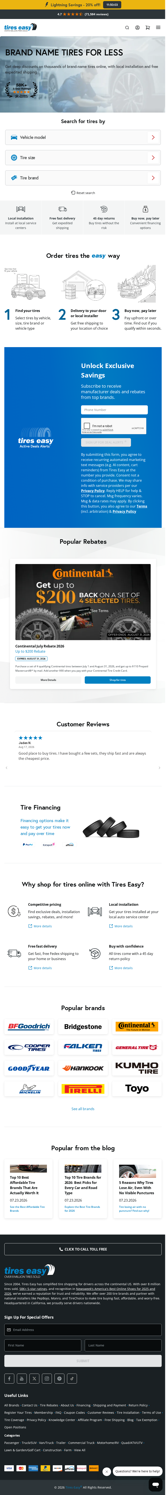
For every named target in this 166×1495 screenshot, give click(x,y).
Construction (52, 1461)
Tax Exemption (15, 1439)
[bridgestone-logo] (81, 1039)
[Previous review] (6, 775)
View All (79, 1461)
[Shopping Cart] (144, 27)
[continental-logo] (134, 1039)
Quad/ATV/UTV (131, 1454)
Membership (43, 1424)
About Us (67, 1417)
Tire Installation (128, 1424)
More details (43, 939)
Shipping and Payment (109, 1417)
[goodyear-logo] (29, 1080)
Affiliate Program (111, 1431)
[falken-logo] (81, 1059)
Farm (68, 1461)
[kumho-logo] (134, 1080)
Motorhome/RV (108, 1454)
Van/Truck (46, 1454)
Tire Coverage (36, 1431)
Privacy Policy (91, 495)
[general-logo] (134, 1059)
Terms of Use (13, 1431)
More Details (47, 687)
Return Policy (138, 1417)
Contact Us (29, 1417)
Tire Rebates (49, 1417)
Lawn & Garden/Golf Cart (22, 1461)
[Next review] (156, 775)
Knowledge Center (83, 1431)
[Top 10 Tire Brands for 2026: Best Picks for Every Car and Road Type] (81, 1180)
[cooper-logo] (29, 1059)
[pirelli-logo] (81, 1100)
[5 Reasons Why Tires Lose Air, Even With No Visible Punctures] (135, 1182)
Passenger (11, 1454)
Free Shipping (136, 1431)
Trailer (61, 1454)
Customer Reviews (101, 1424)
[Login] (134, 27)
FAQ (58, 1424)
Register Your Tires (18, 1424)
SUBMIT (81, 1372)
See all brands (81, 1120)
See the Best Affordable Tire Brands (27, 1220)
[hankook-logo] (81, 1080)
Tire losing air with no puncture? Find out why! (132, 1220)
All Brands (11, 1417)
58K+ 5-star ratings (44, 1300)
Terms (85, 516)
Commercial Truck (81, 1454)
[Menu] (155, 27)
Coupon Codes (74, 1424)
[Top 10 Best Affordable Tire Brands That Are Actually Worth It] (28, 1180)
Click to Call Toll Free (84, 1260)
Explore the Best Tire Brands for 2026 (81, 1220)
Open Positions (39, 1439)
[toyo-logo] (134, 1100)
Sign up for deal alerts (104, 446)
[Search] (123, 27)
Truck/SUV (29, 1454)
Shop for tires (115, 687)
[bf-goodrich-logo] (29, 1039)
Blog (152, 1431)
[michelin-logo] (29, 1100)
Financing (84, 1417)
